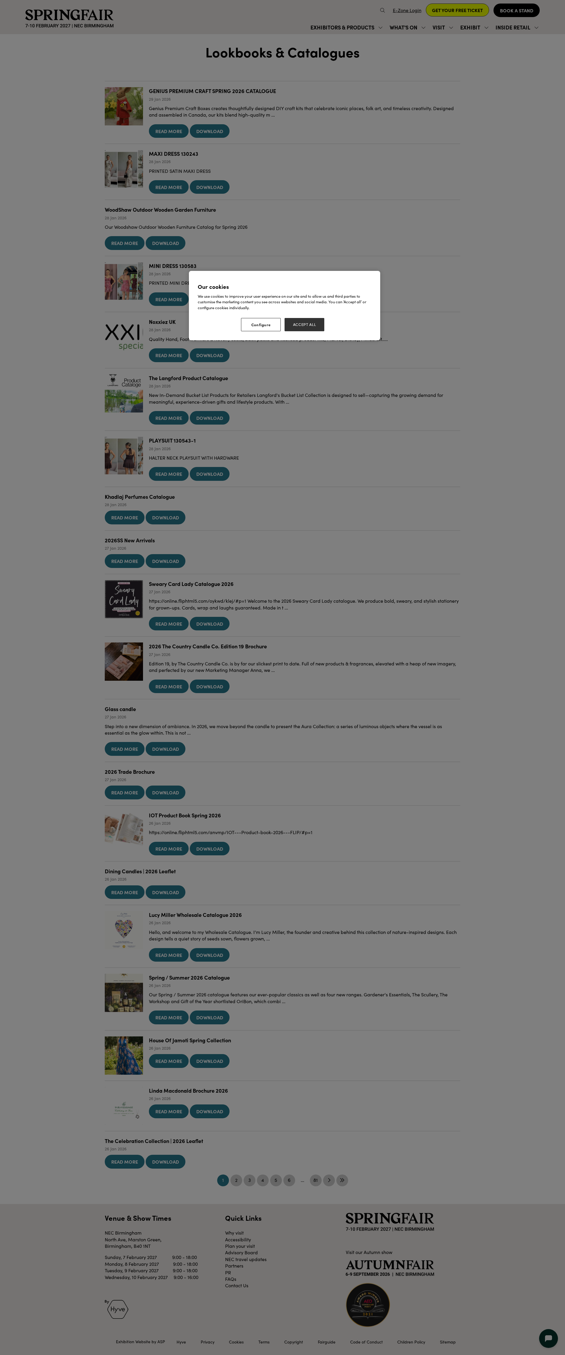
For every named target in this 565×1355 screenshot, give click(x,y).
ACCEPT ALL (304, 324)
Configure (261, 324)
